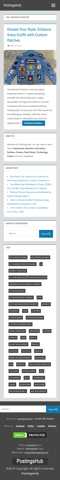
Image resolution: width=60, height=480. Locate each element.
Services (21, 364)
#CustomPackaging (18, 257)
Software (13, 371)
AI (41, 264)
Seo (10, 364)
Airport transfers (17, 271)
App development (16, 291)
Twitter (31, 426)
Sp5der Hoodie (29, 371)
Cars (25, 311)
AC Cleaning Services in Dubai (22, 264)
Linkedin (41, 426)
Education (34, 331)
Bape (39, 297)
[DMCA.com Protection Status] (30, 437)
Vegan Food (25, 384)
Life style (26, 351)
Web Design (39, 384)
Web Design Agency (17, 391)
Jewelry (35, 344)
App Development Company (21, 297)
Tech (26, 378)
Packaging (40, 358)
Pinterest (52, 426)
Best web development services (23, 304)
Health (33, 337)
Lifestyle (13, 351)
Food (23, 337)
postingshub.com (25, 418)
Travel (12, 384)
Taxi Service (14, 378)
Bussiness (13, 311)
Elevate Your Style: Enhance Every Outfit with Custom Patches (29, 35)
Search (44, 233)
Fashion (47, 331)
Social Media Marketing (39, 364)
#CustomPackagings (40, 257)
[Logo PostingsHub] (30, 464)
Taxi (41, 371)
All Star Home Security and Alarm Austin (27, 277)
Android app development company (24, 284)
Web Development (38, 391)
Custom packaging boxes (20, 324)
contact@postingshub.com (36, 452)
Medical (38, 351)
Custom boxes (15, 317)
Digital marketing (17, 331)
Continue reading (33, 123)
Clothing (36, 311)
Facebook (20, 426)
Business (46, 304)
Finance (12, 337)
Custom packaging (35, 317)
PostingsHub (12, 5)
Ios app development (18, 344)
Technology (38, 378)
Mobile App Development (20, 358)
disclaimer (31, 445)
